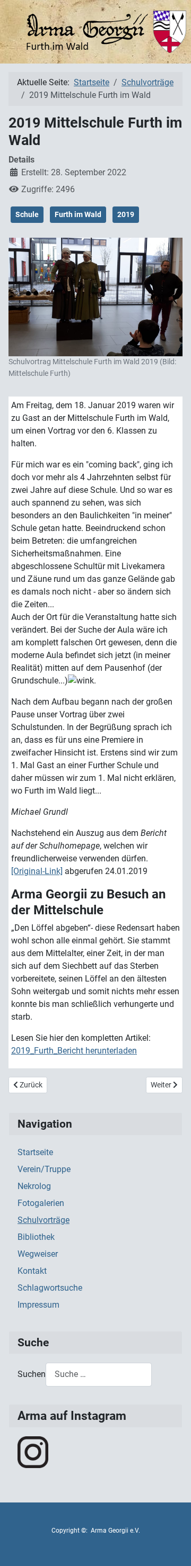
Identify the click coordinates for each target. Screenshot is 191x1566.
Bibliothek (36, 1237)
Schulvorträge (44, 1220)
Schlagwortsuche (50, 1288)
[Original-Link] (37, 871)
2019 (125, 214)
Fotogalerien (41, 1203)
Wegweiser (38, 1254)
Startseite (35, 1152)
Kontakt (32, 1271)
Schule (27, 214)
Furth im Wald (78, 214)
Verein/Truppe (44, 1169)
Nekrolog (34, 1186)
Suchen (32, 1374)
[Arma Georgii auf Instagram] (33, 1451)
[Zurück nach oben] (172, 1546)
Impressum (38, 1305)
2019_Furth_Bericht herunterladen (74, 1051)
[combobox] (99, 1375)
